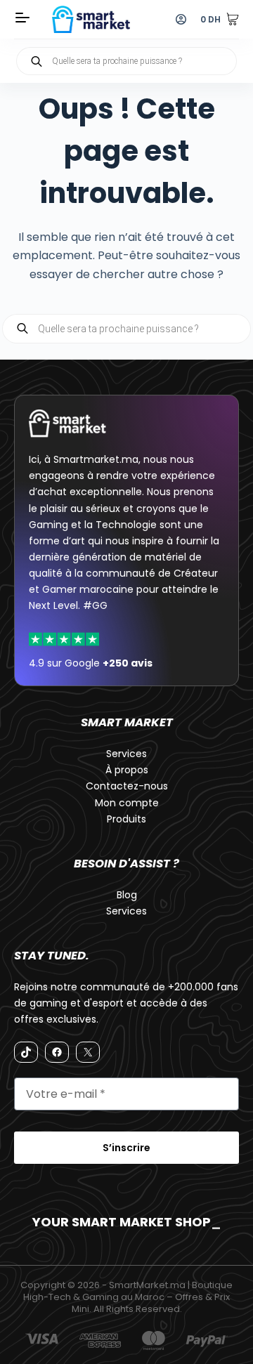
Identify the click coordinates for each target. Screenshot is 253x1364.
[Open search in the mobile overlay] (126, 61)
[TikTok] (26, 1052)
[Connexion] (181, 19)
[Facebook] (57, 1052)
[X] (88, 1052)
